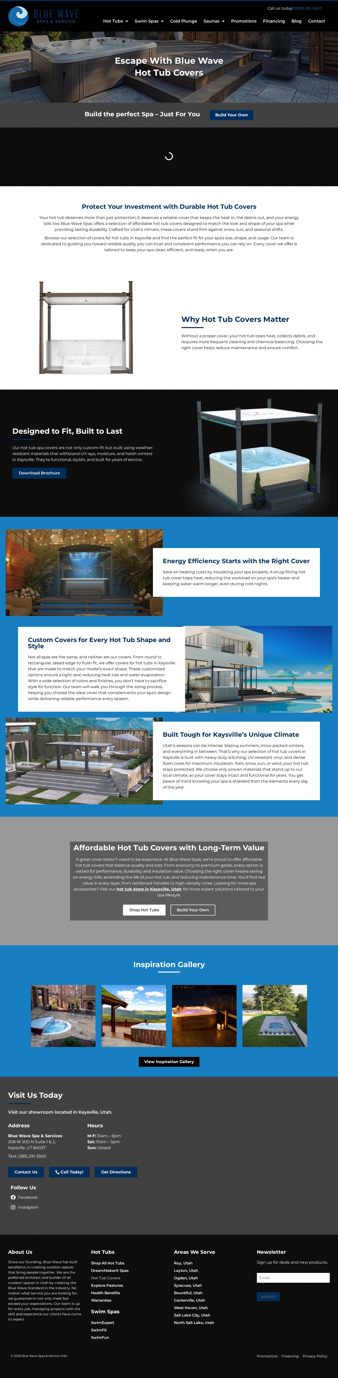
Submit (268, 1296)
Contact (316, 21)
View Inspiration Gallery (169, 1061)
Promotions (244, 21)
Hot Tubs (113, 21)
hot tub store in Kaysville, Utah (149, 889)
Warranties (101, 1300)
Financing (274, 21)
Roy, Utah (183, 1263)
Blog (296, 21)
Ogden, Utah (186, 1278)
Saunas (211, 21)
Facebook (28, 1197)
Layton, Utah (186, 1270)
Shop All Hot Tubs (107, 1263)
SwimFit (99, 1330)
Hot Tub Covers (105, 1278)
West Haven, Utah (191, 1307)
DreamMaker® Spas (110, 1270)
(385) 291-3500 (308, 8)
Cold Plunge (183, 21)
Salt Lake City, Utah (192, 1315)
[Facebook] (13, 1197)
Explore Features (107, 1285)
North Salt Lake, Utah (194, 1322)
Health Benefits (105, 1292)
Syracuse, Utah (188, 1285)
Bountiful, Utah (188, 1292)
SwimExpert (102, 1322)
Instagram (28, 1207)
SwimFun (100, 1337)
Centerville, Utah (189, 1300)
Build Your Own (231, 115)
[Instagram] (13, 1207)
